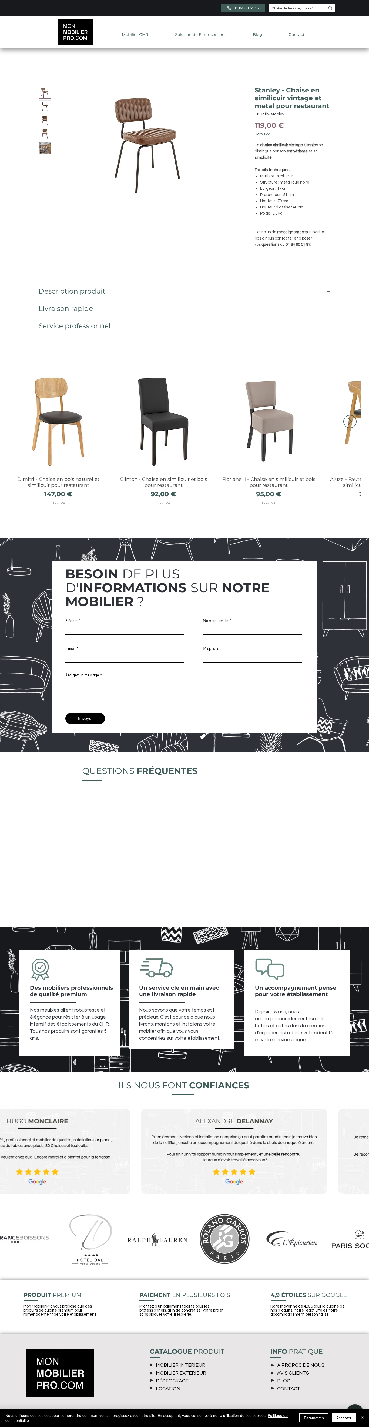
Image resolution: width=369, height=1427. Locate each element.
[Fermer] (362, 1418)
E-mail (70, 649)
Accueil (46, 68)
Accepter (343, 1418)
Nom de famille (215, 621)
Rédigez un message (82, 676)
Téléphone (211, 649)
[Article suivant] (350, 422)
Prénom (71, 621)
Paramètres (314, 1418)
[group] (184, 439)
